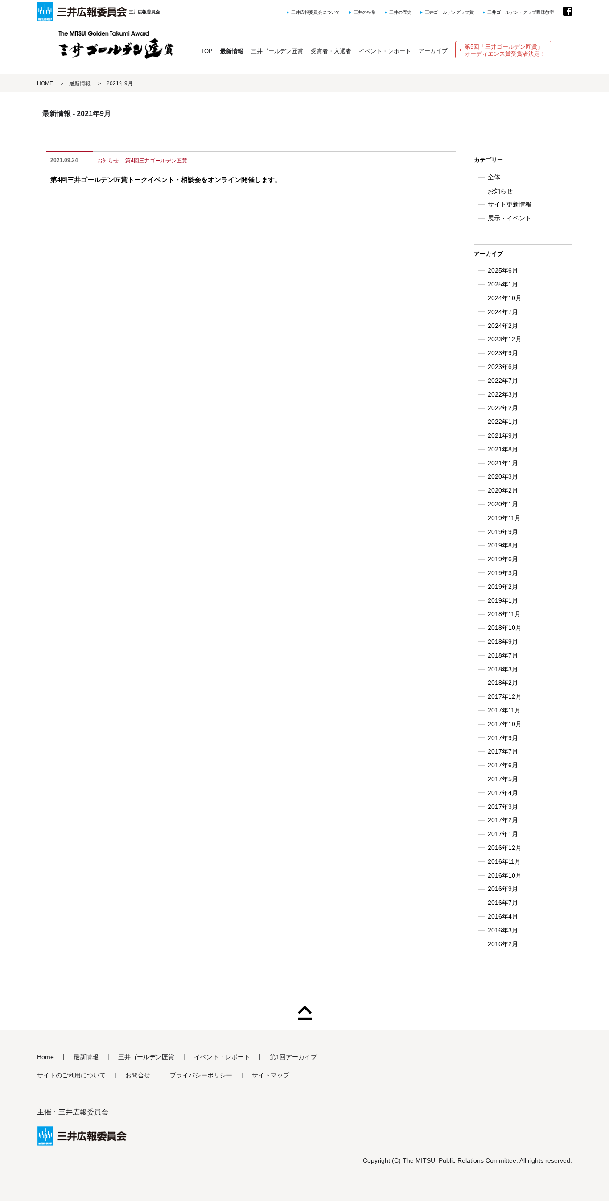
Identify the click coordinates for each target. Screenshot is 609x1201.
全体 (494, 177)
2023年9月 (503, 352)
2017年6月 (503, 765)
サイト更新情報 (509, 204)
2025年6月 (503, 270)
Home (45, 1057)
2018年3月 (503, 669)
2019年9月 (503, 531)
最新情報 (231, 51)
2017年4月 (503, 792)
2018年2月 (503, 682)
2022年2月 (503, 407)
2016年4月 (503, 916)
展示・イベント (509, 218)
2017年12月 (505, 696)
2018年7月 (503, 655)
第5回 (505, 50)
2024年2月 (503, 325)
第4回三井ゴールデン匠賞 (156, 160)
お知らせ (108, 160)
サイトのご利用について (71, 1075)
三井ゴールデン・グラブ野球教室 (520, 12)
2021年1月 (503, 463)
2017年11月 (504, 710)
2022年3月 (503, 394)
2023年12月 (505, 339)
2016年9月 (503, 888)
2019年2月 (503, 586)
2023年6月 (503, 366)
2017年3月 (503, 806)
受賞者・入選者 (331, 51)
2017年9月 (503, 737)
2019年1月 (503, 600)
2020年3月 (503, 476)
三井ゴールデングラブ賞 (449, 12)
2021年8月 (503, 449)
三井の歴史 (400, 12)
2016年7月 (503, 902)
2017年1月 (503, 833)
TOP (207, 51)
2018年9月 (503, 641)
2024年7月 (503, 311)
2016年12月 (505, 847)
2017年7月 (503, 751)
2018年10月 (505, 627)
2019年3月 (503, 572)
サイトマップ (270, 1075)
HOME (45, 83)
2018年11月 (504, 613)
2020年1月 (503, 504)
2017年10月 (505, 724)
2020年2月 (503, 490)
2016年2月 (503, 944)
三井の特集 (365, 12)
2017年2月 (503, 820)
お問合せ (137, 1075)
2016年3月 (503, 930)
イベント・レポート (385, 51)
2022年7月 (503, 380)
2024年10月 (505, 298)
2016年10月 (505, 875)
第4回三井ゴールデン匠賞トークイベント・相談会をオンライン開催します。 (165, 179)
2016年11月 (504, 861)
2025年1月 (503, 284)
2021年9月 (503, 435)
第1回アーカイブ (293, 1057)
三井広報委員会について (315, 12)
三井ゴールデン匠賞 (277, 51)
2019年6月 (503, 559)
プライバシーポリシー (201, 1075)
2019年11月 (504, 518)
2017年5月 (503, 779)
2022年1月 (503, 421)
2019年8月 (503, 545)
